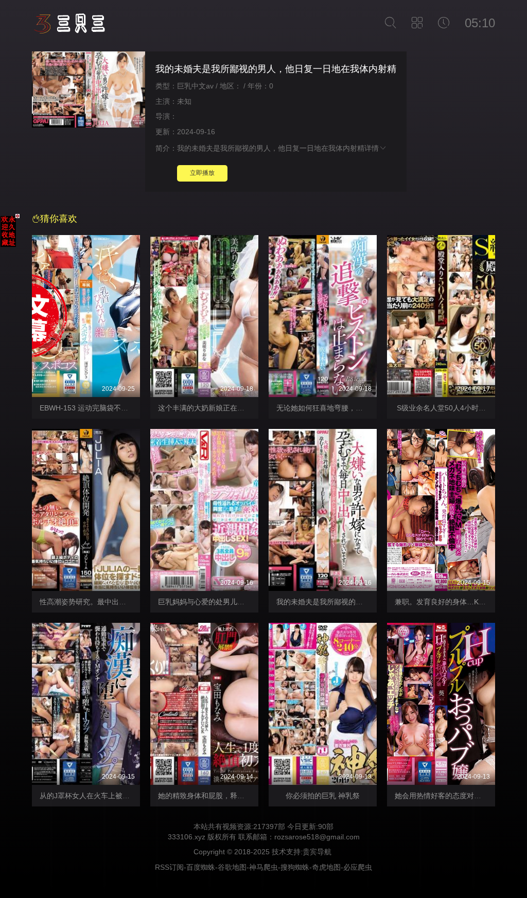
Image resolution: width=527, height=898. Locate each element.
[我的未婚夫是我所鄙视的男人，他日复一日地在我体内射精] (88, 90)
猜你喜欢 (58, 218)
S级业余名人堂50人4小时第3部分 (449, 408)
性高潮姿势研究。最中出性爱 (86, 602)
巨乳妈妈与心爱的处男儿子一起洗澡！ (219, 602)
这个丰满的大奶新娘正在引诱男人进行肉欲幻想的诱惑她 (248, 408)
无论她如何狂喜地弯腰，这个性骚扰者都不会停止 (355, 408)
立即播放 (202, 172)
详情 (371, 148)
